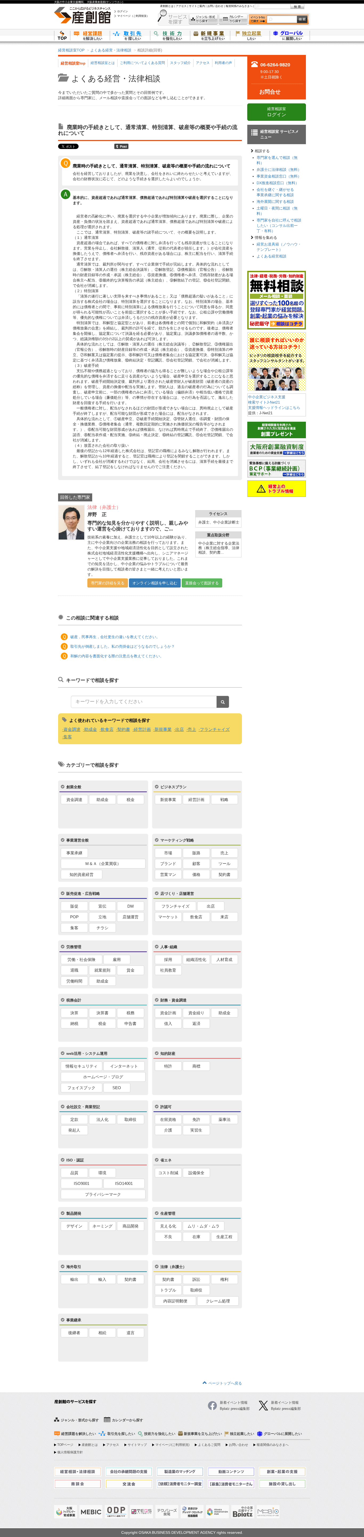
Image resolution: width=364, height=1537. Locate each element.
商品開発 (131, 1226)
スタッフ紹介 (180, 63)
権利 (224, 1279)
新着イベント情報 (285, 1403)
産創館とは (166, 6)
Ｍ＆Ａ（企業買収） (103, 863)
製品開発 (73, 1213)
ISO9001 (81, 1183)
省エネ (166, 1160)
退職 (74, 970)
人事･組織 (168, 947)
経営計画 (142, 729)
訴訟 (196, 1279)
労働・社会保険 (81, 959)
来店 (224, 917)
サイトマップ (137, 1445)
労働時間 (74, 981)
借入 (168, 1023)
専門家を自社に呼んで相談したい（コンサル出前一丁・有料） (279, 225)
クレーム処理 (218, 1301)
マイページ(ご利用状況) (172, 1445)
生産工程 (224, 1236)
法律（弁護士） (173, 1267)
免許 (196, 1119)
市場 (168, 853)
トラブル (168, 1290)
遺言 (131, 1332)
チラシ (102, 928)
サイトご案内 (197, 6)
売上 (192, 729)
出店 (179, 729)
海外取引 (73, 1267)
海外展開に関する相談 (275, 201)
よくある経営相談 (271, 256)
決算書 (102, 1013)
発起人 (74, 1130)
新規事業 (163, 729)
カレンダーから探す (233, 19)
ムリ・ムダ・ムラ (204, 1226)
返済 (196, 1023)
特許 (168, 1066)
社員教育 (168, 970)
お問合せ (270, 92)
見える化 (168, 1226)
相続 (102, 1332)
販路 (196, 853)
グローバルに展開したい (283, 1434)
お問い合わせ (215, 6)
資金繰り (196, 1013)
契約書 (123, 729)
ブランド (168, 863)
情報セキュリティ (82, 1066)
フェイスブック (81, 1087)
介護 (168, 1130)
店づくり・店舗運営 (177, 893)
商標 (196, 1066)
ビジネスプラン (173, 787)
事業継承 (73, 1320)
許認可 (166, 1107)
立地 (102, 917)
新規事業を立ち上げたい (210, 35)
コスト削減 (168, 1172)
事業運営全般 (77, 840)
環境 (102, 1172)
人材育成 (224, 959)
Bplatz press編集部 (286, 1409)
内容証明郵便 (175, 1301)
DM (130, 906)
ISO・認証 (75, 1160)
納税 (74, 1023)
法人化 (102, 1119)
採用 (168, 959)
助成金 (90, 729)
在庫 (196, 1236)
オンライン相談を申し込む (154, 583)
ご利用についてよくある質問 (142, 63)
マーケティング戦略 (177, 840)
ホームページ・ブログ (103, 1077)
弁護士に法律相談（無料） (279, 169)
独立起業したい (250, 35)
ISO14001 (124, 1183)
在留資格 (168, 1119)
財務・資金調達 (173, 1000)
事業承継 (74, 853)
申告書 (130, 1023)
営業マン (168, 874)
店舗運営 (131, 917)
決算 (74, 1013)
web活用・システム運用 (86, 1053)
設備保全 (196, 1172)
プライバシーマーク (103, 1194)
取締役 (130, 1119)
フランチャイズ (215, 729)
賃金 (131, 970)
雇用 (117, 959)
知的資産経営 (82, 874)
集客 (67, 737)
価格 (196, 874)
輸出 (74, 1279)
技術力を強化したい (170, 35)
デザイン (74, 1226)
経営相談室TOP (71, 50)
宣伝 (102, 906)
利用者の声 (223, 63)
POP (74, 917)
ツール (224, 863)
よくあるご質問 (209, 1445)
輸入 (102, 1279)
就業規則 (102, 970)
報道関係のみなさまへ (239, 6)
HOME (62, 35)
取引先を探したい (130, 35)
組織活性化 (196, 959)
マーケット (168, 917)
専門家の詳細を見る (107, 583)
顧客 (196, 863)
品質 (74, 1172)
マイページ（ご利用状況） (133, 15)
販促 (74, 906)
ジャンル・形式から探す (203, 19)
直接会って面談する (202, 583)
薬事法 (224, 1119)
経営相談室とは (103, 63)
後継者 (74, 1332)
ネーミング (102, 1226)
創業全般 (73, 787)
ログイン (122, 11)
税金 (131, 799)
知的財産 (167, 1053)
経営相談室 (276, 112)
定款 (74, 1119)
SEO (116, 1087)
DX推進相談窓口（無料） (278, 183)
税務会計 (73, 1000)
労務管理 (73, 947)
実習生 (196, 1130)
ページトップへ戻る (225, 1383)
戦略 (224, 799)
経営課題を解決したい (90, 35)
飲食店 (107, 729)
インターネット (124, 1066)
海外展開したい (290, 35)
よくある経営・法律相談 (110, 50)
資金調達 (71, 729)
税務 (131, 1013)
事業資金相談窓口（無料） (279, 176)
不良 (168, 1236)
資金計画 (168, 1013)
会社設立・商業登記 (83, 1107)
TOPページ (65, 1445)
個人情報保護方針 (70, 1452)
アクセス (181, 6)
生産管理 (167, 1213)
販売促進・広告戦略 (83, 893)
